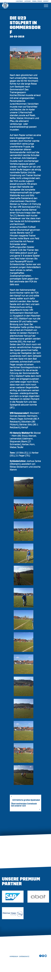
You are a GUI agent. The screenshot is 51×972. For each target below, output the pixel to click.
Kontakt (46, 1)
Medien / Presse (37, 1)
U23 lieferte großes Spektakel (26, 800)
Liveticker (27, 1)
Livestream (19, 1)
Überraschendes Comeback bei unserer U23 (24, 805)
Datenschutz (24, 956)
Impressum (14, 956)
